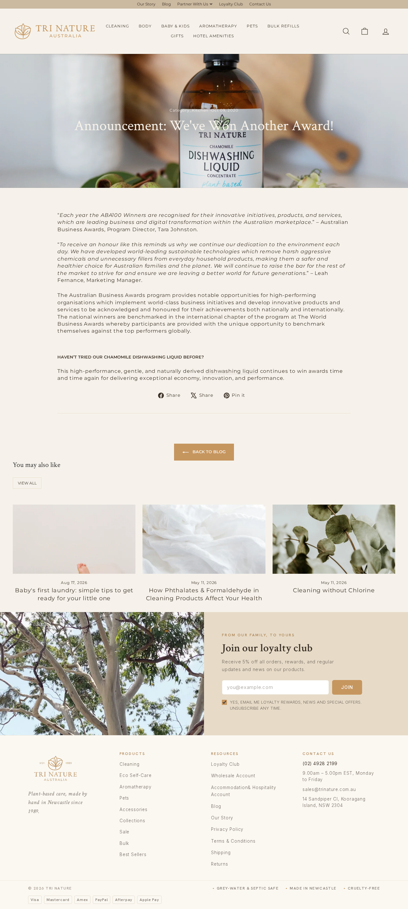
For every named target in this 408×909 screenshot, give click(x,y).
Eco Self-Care (135, 775)
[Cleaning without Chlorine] (334, 539)
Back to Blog (208, 451)
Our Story (146, 4)
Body (145, 26)
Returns (219, 864)
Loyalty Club (231, 4)
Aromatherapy (218, 26)
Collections (132, 820)
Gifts (177, 35)
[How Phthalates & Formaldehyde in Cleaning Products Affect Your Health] (203, 539)
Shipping (220, 852)
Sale (124, 831)
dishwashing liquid (232, 371)
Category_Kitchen (189, 110)
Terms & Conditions (233, 841)
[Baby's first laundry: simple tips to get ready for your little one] (74, 539)
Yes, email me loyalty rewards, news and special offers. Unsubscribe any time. (296, 705)
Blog (166, 4)
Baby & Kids (175, 26)
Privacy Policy (227, 829)
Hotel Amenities (213, 35)
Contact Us (260, 4)
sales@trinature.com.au (329, 789)
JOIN (347, 687)
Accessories (134, 809)
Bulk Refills (283, 26)
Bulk (124, 843)
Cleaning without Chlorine (334, 590)
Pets (252, 26)
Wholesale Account (233, 775)
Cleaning (117, 26)
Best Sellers (133, 854)
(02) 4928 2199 (320, 763)
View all (27, 483)
